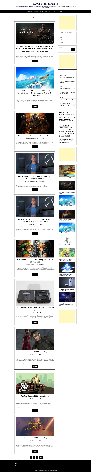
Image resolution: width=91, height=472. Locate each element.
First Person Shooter (68, 121)
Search (60, 47)
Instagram (61, 42)
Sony (66, 133)
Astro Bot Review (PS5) (63, 232)
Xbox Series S (73, 140)
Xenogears (67, 142)
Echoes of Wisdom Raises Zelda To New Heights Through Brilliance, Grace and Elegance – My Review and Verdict (66, 259)
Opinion (41, 11)
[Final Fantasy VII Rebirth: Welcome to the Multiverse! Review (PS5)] (67, 239)
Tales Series (60, 135)
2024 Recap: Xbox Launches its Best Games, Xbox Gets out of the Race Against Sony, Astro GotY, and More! (34, 93)
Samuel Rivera (41, 51)
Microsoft (61, 126)
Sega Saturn (63, 133)
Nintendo (66, 126)
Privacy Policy (17, 465)
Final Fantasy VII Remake (62, 120)
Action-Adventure (63, 112)
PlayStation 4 (61, 131)
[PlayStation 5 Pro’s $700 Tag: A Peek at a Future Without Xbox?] (67, 283)
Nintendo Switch (63, 127)
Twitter (61, 37)
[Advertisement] (67, 23)
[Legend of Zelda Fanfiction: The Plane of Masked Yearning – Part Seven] (67, 268)
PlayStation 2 (68, 129)
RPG (73, 131)
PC (67, 127)
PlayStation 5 (68, 131)
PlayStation (71, 127)
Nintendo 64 (72, 125)
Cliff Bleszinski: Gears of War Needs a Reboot (35, 136)
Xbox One (69, 140)
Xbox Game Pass (65, 140)
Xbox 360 (60, 140)
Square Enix (71, 133)
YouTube (61, 39)
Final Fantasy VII (67, 119)
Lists (46, 11)
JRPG (68, 124)
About (60, 11)
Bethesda (72, 114)
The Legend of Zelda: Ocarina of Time (65, 137)
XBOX (72, 139)
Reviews (50, 11)
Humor (55, 11)
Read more (35, 60)
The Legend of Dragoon (66, 135)
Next (41, 457)
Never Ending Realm (45, 3)
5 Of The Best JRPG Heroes (65, 103)
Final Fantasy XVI (70, 120)
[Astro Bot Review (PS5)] (67, 227)
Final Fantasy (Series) (64, 117)
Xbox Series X (62, 142)
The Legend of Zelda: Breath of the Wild (64, 136)
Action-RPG (62, 114)
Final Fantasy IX (72, 117)
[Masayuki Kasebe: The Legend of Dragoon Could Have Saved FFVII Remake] (67, 171)
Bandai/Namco (68, 114)
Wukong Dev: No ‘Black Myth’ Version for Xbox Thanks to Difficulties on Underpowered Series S (67, 192)
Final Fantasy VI (61, 119)
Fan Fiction (35, 11)
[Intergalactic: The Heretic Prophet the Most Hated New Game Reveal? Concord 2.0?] (67, 214)
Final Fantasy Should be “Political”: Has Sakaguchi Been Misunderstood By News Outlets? (66, 304)
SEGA (60, 133)
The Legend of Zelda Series (65, 139)
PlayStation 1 (62, 129)
